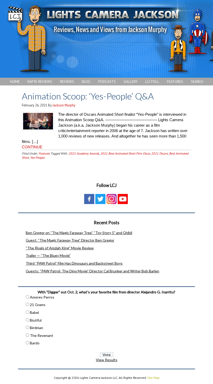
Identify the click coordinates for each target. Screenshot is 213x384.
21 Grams (37, 304)
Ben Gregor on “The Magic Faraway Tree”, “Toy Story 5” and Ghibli (79, 232)
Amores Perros (42, 297)
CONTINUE (32, 147)
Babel (34, 312)
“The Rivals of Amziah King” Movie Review (60, 248)
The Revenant (41, 335)
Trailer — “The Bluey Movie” (48, 255)
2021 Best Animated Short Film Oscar (125, 153)
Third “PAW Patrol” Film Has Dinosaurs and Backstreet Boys (74, 263)
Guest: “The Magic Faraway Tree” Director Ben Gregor (70, 240)
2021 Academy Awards (84, 153)
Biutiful (36, 320)
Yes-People (37, 158)
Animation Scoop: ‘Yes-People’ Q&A (88, 96)
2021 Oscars (159, 153)
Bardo (34, 343)
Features (44, 153)
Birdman (36, 327)
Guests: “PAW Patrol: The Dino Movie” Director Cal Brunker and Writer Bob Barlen (92, 271)
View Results (106, 360)
